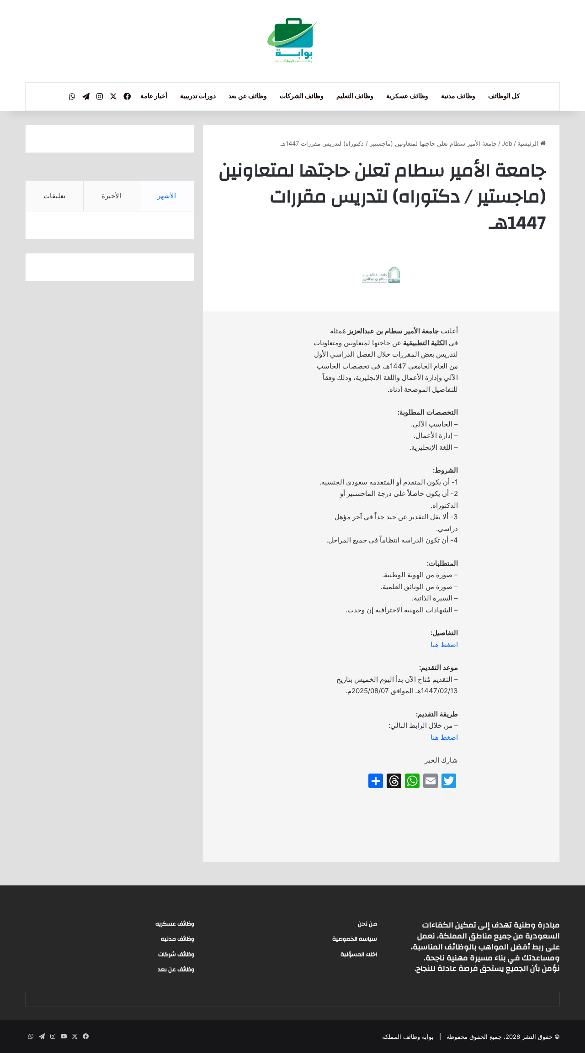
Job (507, 143)
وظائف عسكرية (407, 96)
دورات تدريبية (198, 96)
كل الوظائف (504, 96)
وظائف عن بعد (248, 96)
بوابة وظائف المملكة (408, 1036)
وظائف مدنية (458, 96)
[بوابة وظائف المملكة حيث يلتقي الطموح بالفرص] (292, 41)
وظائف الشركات (302, 96)
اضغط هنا (444, 644)
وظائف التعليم (354, 96)
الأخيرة (111, 195)
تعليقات (54, 195)
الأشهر (166, 195)
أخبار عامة (153, 96)
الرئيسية (528, 143)
